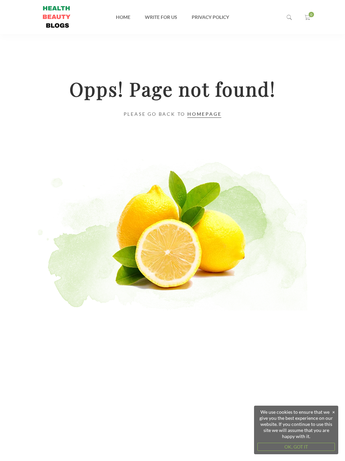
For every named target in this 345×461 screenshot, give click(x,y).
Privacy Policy (210, 17)
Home (123, 17)
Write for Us (161, 17)
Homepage (204, 114)
